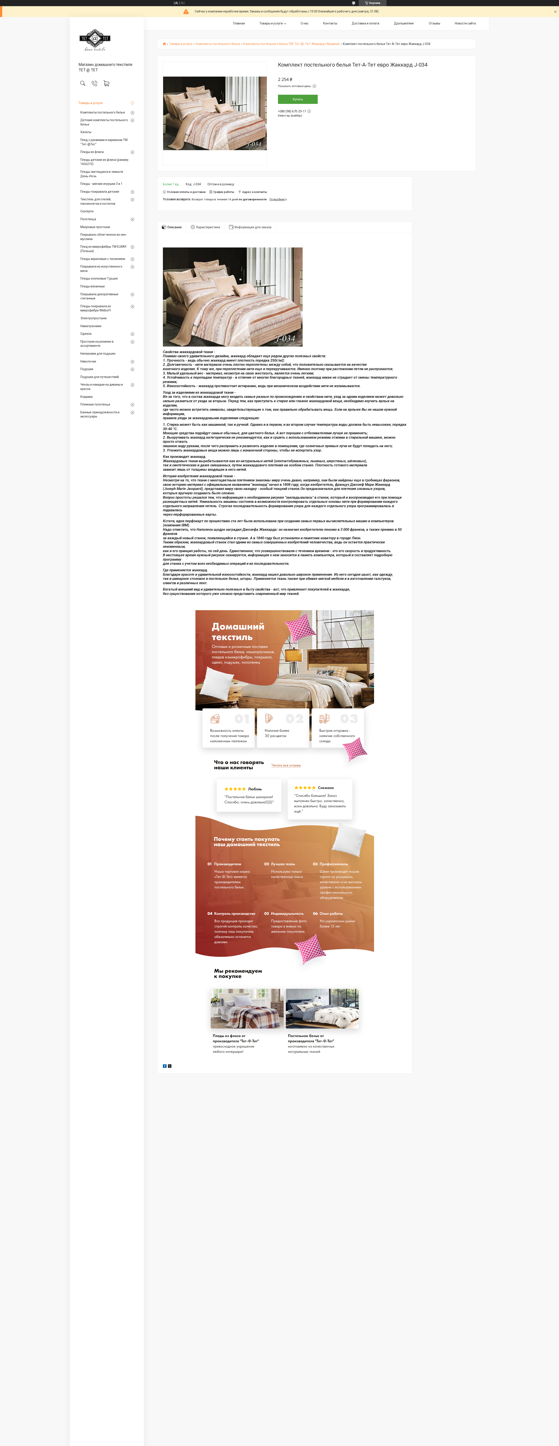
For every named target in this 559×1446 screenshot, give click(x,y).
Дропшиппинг (404, 23)
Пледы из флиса (92, 152)
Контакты (330, 23)
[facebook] (165, 1066)
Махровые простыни (95, 227)
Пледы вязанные (92, 286)
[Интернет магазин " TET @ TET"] (107, 40)
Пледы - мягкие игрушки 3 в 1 (101, 183)
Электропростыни (93, 318)
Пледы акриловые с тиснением (102, 259)
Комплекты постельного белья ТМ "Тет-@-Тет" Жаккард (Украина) (291, 44)
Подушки (86, 369)
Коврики (86, 396)
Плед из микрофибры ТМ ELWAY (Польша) (103, 249)
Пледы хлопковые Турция (99, 278)
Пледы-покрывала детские (99, 191)
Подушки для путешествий (99, 377)
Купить (298, 99)
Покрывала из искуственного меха (101, 269)
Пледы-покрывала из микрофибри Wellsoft (95, 308)
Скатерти (86, 211)
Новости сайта (465, 23)
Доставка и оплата (365, 23)
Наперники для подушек (98, 353)
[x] (169, 1066)
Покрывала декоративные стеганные (99, 296)
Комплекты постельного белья (102, 112)
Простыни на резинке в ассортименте (97, 344)
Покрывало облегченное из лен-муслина (103, 237)
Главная (239, 23)
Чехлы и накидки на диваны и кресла (101, 387)
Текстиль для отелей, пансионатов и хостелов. (98, 201)
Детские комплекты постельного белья (104, 122)
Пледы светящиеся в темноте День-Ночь (101, 174)
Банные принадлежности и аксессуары (99, 414)
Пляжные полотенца (95, 404)
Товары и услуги (91, 103)
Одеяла (85, 333)
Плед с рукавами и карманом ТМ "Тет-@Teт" (104, 142)
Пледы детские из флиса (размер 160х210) (104, 162)
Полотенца (88, 219)
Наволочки (88, 361)
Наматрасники (90, 326)
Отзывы (434, 23)
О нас (305, 23)
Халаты (85, 132)
